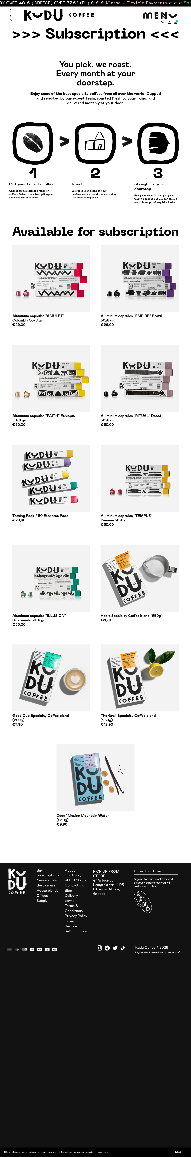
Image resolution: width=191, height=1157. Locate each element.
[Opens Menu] (160, 16)
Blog (68, 890)
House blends (47, 890)
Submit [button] (178, 1152)
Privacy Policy (76, 916)
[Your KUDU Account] (169, 23)
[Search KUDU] (162, 22)
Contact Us (74, 885)
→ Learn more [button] (101, 1152)
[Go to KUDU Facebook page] (107, 948)
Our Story (73, 875)
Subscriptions (48, 875)
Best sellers (46, 885)
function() (175, 952)
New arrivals (47, 880)
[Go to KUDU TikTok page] (122, 948)
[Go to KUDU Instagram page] (99, 948)
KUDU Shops (75, 880)
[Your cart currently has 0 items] (175, 25)
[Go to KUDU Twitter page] (115, 948)
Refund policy (76, 931)
